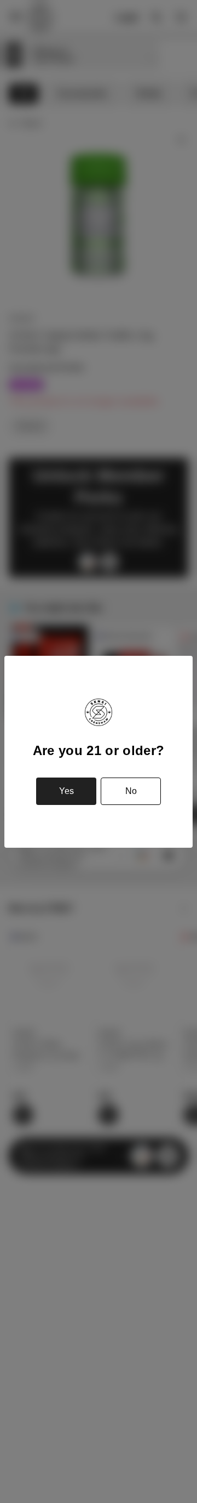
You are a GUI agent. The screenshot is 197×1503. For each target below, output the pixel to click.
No (131, 791)
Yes (66, 791)
